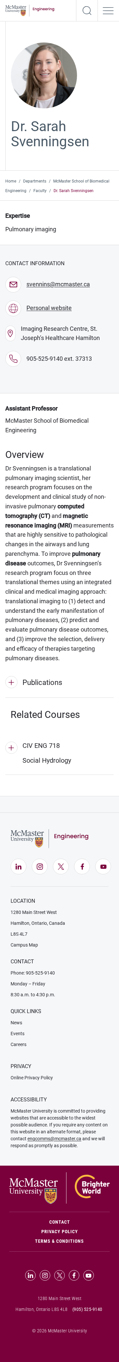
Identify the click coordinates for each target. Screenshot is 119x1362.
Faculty (40, 190)
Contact (79, 1222)
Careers (18, 1044)
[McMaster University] (59, 1187)
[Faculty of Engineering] (29, 10)
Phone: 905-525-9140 (33, 973)
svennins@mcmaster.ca (58, 284)
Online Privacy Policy (32, 1077)
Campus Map (24, 945)
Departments (34, 181)
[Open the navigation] (108, 10)
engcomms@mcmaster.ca (54, 1138)
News (16, 1022)
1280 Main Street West (34, 912)
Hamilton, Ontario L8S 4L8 (42, 1309)
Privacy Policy (59, 1231)
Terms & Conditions (59, 1241)
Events (17, 1033)
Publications (42, 682)
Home (10, 181)
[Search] (87, 10)
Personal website (49, 307)
